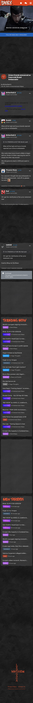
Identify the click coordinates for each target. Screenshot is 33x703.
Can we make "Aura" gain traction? (14, 367)
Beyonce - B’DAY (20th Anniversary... (15, 409)
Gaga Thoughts (15, 356)
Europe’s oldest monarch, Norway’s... (15, 560)
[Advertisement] (16, 54)
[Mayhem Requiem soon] (16, 19)
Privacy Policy (12, 686)
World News (13, 327)
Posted (11, 94)
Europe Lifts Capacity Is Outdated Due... (16, 431)
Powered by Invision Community (16, 689)
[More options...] (30, 93)
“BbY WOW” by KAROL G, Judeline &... (15, 402)
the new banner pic (9, 381)
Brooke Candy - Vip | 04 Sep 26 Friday (15, 395)
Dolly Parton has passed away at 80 (14, 416)
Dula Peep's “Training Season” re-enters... (16, 388)
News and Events (16, 377)
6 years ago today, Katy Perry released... (16, 546)
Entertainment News (17, 86)
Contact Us (21, 686)
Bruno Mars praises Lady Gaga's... (14, 374)
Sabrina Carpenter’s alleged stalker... (15, 553)
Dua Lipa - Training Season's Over (14, 424)
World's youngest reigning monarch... (15, 324)
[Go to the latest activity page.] (20, 2)
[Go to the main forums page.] (25, 2)
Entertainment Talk (17, 363)
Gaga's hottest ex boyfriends (12, 352)
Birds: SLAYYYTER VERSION (12, 331)
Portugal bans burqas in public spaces (15, 345)
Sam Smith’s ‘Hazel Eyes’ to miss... (14, 338)
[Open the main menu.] (30, 2)
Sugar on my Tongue (10, 360)
